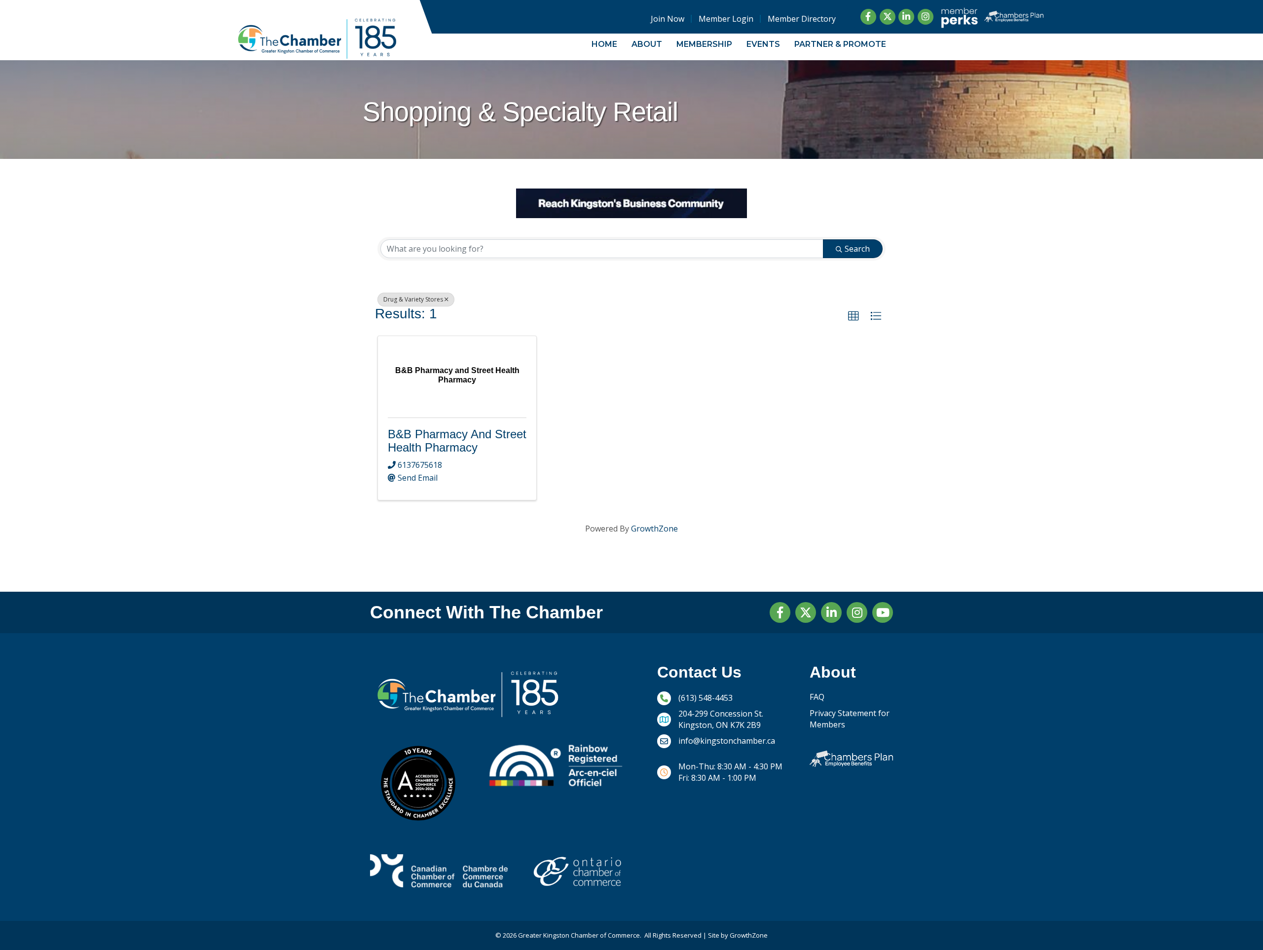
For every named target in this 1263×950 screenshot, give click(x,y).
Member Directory (802, 19)
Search (857, 248)
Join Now (667, 19)
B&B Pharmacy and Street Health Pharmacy (457, 440)
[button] (853, 316)
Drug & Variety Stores (413, 299)
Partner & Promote (840, 44)
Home (604, 44)
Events (763, 44)
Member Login (726, 19)
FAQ (817, 696)
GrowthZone (654, 528)
